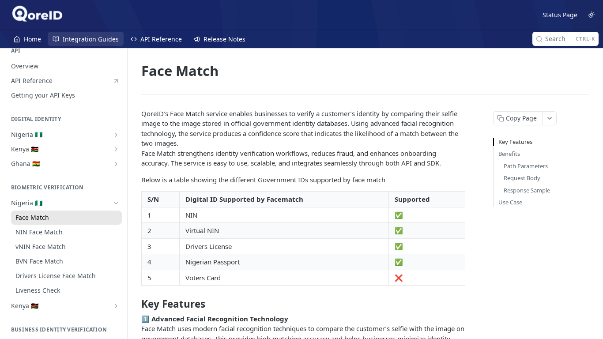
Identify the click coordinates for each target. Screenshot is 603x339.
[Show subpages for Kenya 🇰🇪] (116, 149)
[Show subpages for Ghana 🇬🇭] (116, 163)
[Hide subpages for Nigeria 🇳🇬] (116, 203)
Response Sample (527, 190)
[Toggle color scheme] (591, 15)
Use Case (510, 202)
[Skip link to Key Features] (135, 304)
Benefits (509, 154)
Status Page (560, 15)
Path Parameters (526, 166)
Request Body (522, 178)
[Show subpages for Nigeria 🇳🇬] (116, 134)
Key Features (515, 142)
